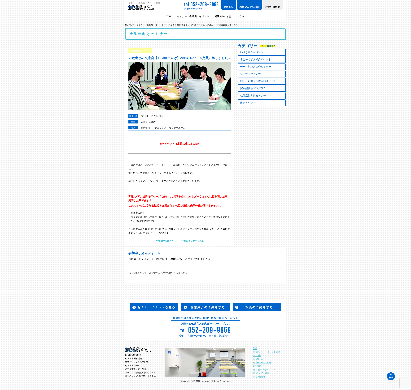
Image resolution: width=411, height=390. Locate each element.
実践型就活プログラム (253, 88)
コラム (240, 16)
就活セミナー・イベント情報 (266, 352)
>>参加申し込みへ (165, 240)
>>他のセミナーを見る (192, 240)
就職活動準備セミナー (253, 95)
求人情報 (257, 355)
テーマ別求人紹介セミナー (255, 66)
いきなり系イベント (251, 52)
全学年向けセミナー (251, 73)
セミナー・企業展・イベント (193, 16)
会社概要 (257, 366)
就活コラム (258, 359)
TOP (169, 16)
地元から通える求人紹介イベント (259, 81)
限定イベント (248, 102)
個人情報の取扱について (264, 370)
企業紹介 (229, 6)
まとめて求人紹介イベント (255, 59)
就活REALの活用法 (262, 362)
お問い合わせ (272, 6)
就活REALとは (223, 16)
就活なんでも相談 (249, 6)
